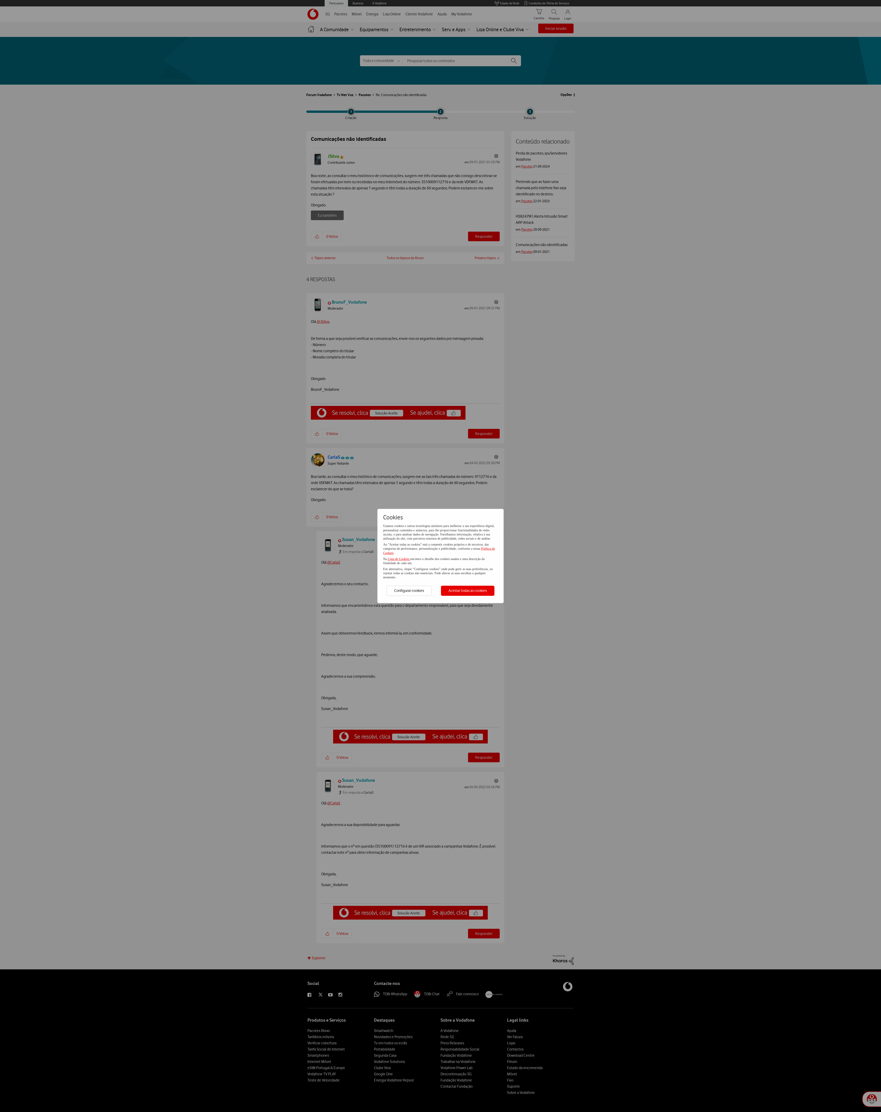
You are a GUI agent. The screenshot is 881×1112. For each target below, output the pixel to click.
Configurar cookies (409, 590)
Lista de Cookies (399, 559)
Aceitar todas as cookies (468, 590)
